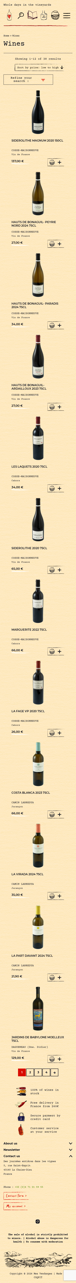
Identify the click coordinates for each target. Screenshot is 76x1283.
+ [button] (59, 162)
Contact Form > (16, 1195)
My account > (16, 1206)
